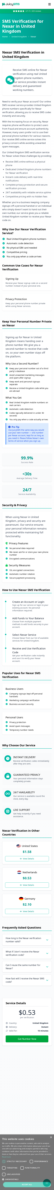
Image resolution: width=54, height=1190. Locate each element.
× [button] (51, 1137)
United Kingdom (19, 36)
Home (5, 36)
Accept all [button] (27, 1184)
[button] (27, 1179)
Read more (6, 1157)
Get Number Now (27, 1038)
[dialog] (27, 1162)
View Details (28, 858)
